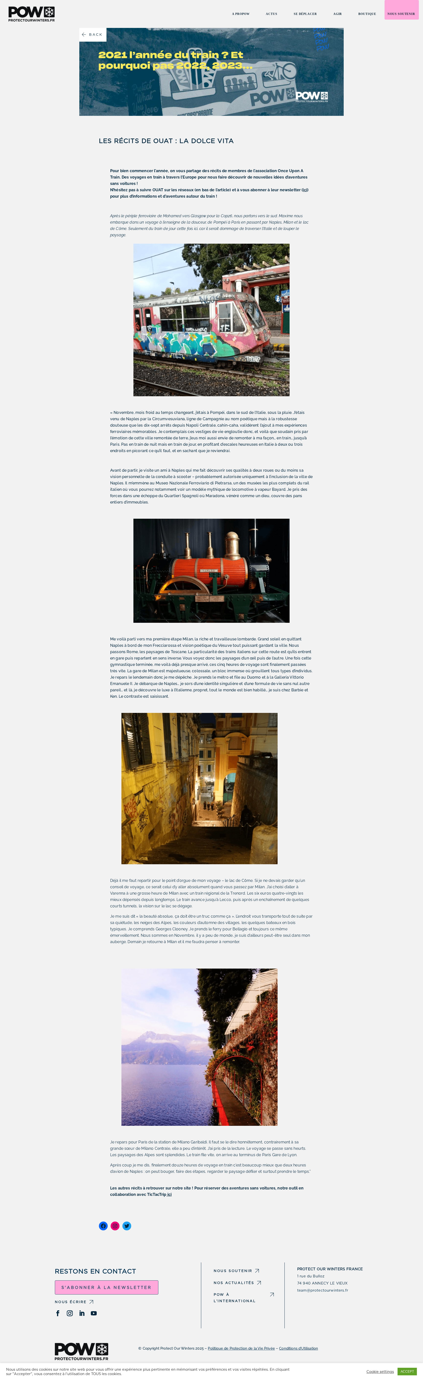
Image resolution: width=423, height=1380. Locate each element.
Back (96, 34)
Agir (337, 14)
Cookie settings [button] (380, 1371)
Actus (271, 14)
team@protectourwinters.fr (322, 1290)
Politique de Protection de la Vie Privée (241, 1348)
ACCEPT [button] (407, 1371)
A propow (240, 14)
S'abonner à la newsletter (106, 1287)
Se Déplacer (305, 14)
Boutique (367, 14)
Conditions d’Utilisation (298, 1348)
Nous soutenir (401, 14)
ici (305, 190)
